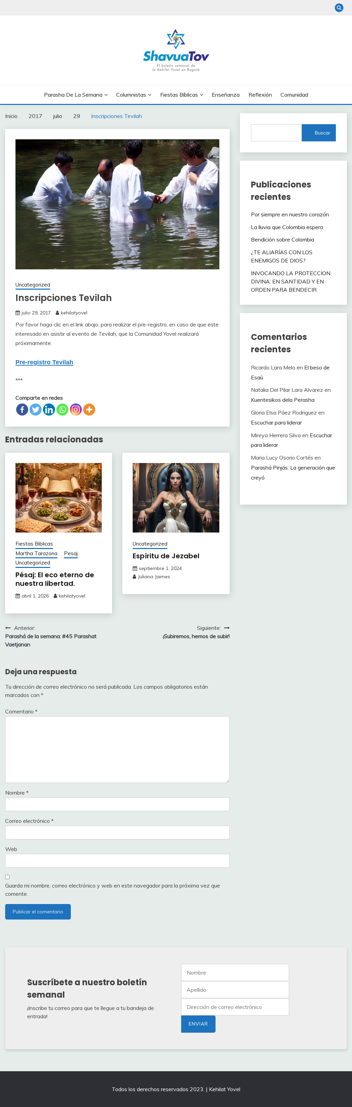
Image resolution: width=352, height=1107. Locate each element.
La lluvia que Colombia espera (287, 227)
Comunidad (294, 94)
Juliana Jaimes (154, 576)
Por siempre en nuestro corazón (290, 214)
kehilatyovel (74, 313)
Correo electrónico (29, 820)
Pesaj (71, 553)
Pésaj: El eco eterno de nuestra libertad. (54, 579)
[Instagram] (76, 410)
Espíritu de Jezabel (166, 556)
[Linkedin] (49, 410)
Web (11, 849)
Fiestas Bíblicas (179, 94)
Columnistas (131, 94)
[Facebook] (22, 410)
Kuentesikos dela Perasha (283, 399)
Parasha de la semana (73, 94)
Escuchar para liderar (276, 422)
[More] (89, 410)
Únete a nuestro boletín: (235, 1006)
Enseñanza (226, 94)
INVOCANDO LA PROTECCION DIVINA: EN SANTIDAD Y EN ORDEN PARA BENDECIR (290, 281)
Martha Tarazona (36, 553)
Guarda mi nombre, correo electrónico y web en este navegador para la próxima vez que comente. (112, 889)
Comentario (21, 711)
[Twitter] (36, 410)
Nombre (17, 792)
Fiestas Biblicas (34, 543)
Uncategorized (32, 284)
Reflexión (260, 94)
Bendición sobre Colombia (282, 239)
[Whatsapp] (62, 410)
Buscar (322, 133)
